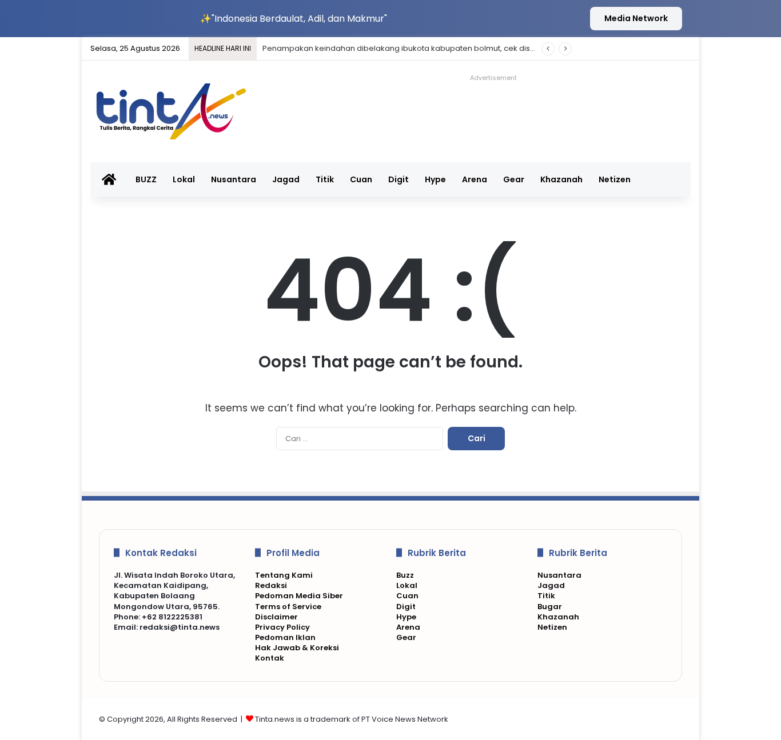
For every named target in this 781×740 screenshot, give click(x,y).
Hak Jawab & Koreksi (297, 647)
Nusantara (233, 179)
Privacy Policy (282, 627)
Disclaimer (276, 616)
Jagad (286, 179)
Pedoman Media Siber (299, 595)
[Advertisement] (504, 111)
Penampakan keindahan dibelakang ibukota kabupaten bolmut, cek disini (400, 48)
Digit (398, 179)
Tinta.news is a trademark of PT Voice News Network (351, 719)
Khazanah (561, 179)
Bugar (549, 606)
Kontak (269, 658)
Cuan (361, 179)
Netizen (615, 179)
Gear (513, 179)
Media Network (636, 18)
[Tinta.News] (177, 111)
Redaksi (271, 585)
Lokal (184, 179)
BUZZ (146, 179)
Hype (435, 179)
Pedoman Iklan (285, 637)
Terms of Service (288, 606)
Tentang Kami (284, 575)
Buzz (405, 575)
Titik (325, 179)
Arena (474, 179)
